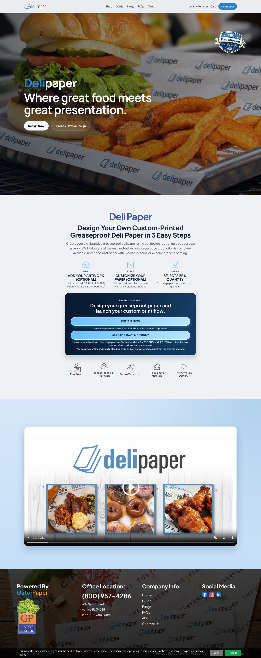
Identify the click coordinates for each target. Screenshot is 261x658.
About (152, 6)
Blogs (130, 6)
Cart (213, 6)
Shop (108, 6)
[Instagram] (211, 594)
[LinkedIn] (218, 594)
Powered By (33, 589)
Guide (119, 6)
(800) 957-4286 (106, 596)
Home (147, 595)
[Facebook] (204, 594)
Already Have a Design (71, 125)
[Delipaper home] (35, 6)
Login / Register (198, 6)
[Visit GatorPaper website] (46, 616)
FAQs (140, 6)
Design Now (36, 125)
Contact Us (227, 6)
